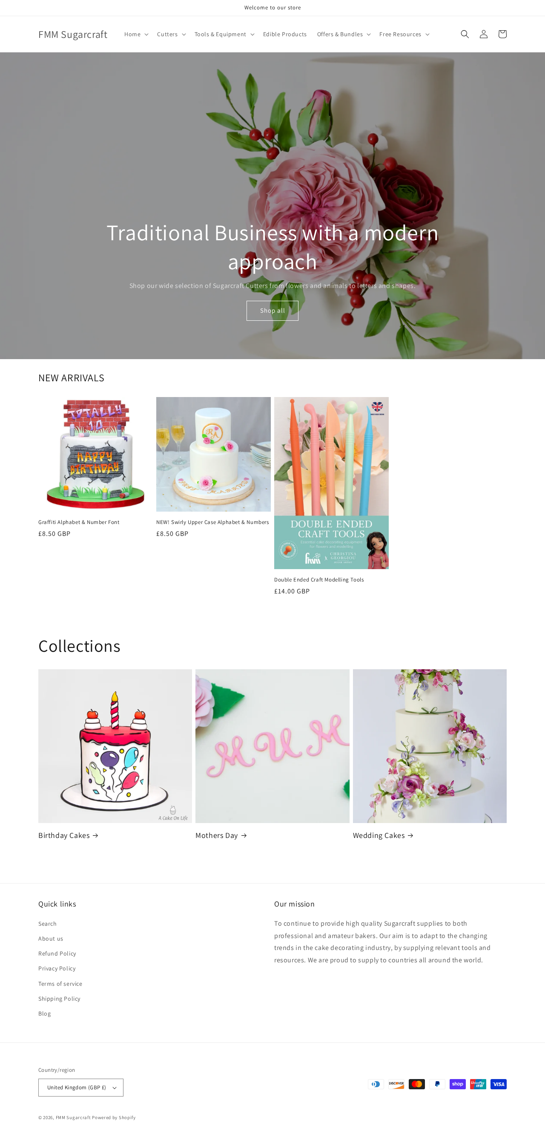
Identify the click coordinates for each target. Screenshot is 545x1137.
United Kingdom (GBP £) (76, 1087)
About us (50, 938)
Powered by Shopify (114, 1117)
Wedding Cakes (379, 835)
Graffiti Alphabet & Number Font (79, 522)
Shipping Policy (59, 998)
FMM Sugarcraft (73, 1117)
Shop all (272, 310)
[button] (135, 34)
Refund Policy (57, 953)
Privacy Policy (56, 968)
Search (47, 923)
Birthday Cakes (63, 835)
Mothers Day (216, 835)
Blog (44, 1013)
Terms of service (60, 983)
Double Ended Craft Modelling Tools (319, 579)
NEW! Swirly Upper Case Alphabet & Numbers (212, 522)
